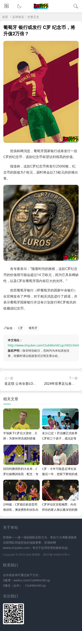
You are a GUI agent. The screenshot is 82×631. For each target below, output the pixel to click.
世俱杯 (36, 554)
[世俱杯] (41, 9)
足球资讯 (18, 17)
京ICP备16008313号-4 (56, 554)
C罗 (20, 328)
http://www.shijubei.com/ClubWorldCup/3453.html (43, 345)
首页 (5, 17)
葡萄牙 (33, 328)
